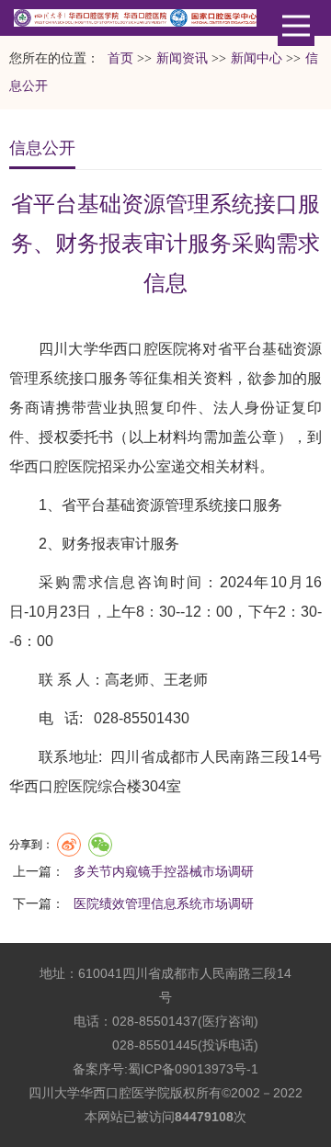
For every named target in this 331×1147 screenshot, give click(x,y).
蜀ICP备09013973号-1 (193, 1069)
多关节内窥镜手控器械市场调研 (164, 871)
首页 (120, 58)
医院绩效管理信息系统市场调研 (164, 903)
